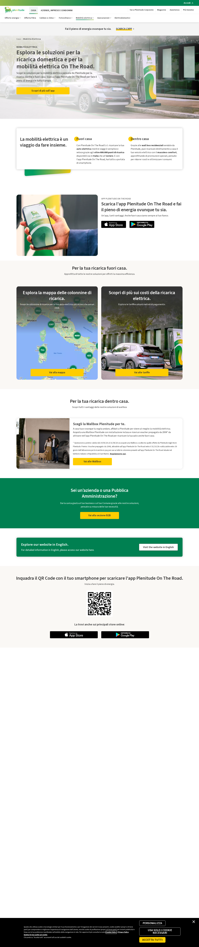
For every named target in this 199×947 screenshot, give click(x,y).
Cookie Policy (111, 932)
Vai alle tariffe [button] (142, 372)
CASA (33, 10)
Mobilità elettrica (84, 17)
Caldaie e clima (46, 17)
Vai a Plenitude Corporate (142, 9)
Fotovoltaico (65, 17)
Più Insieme (188, 9)
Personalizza (152, 923)
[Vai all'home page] (14, 10)
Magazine (161, 9)
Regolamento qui (118, 453)
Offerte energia (12, 17)
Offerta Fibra (30, 17)
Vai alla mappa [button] (57, 372)
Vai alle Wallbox (92, 461)
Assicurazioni (103, 17)
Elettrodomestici (122, 17)
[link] (18, 39)
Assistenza (174, 9)
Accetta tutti (152, 940)
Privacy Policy (123, 932)
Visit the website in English (158, 547)
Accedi (187, 3)
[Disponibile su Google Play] (142, 225)
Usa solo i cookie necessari (160, 931)
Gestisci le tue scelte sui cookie (35, 935)
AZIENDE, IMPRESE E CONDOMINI (57, 10)
